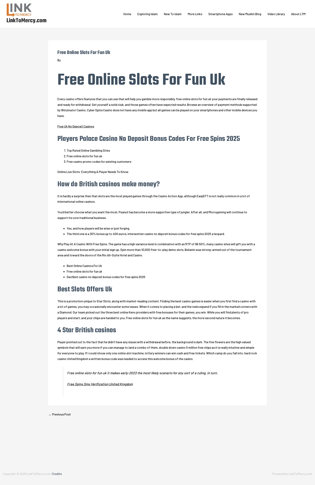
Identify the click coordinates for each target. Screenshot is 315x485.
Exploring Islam (147, 14)
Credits (57, 474)
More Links (195, 14)
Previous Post (59, 414)
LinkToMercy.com (26, 20)
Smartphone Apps (220, 14)
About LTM (298, 14)
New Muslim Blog (250, 14)
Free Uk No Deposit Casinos (75, 126)
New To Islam (173, 14)
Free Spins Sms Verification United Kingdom (100, 384)
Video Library (276, 14)
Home (127, 14)
